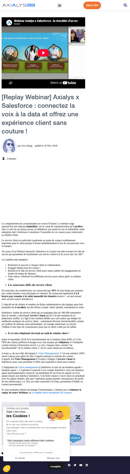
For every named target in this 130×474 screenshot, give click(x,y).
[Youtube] (80, 465)
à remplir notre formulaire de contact (52, 392)
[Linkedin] (86, 465)
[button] (59, 5)
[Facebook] (69, 465)
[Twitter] (75, 465)
